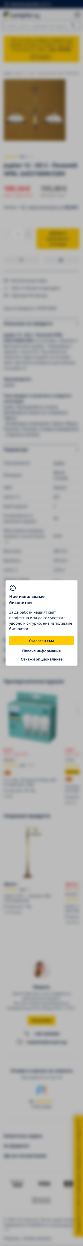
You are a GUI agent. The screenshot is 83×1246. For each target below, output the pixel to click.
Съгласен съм (41, 640)
